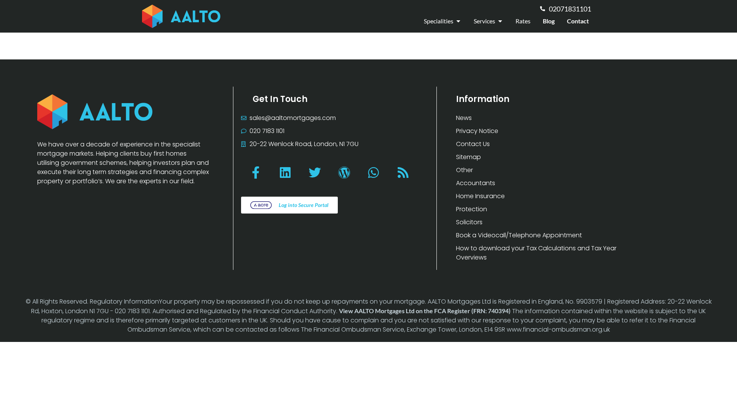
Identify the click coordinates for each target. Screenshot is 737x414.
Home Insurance (480, 196)
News (464, 117)
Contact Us (473, 144)
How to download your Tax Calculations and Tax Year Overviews (536, 253)
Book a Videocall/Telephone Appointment (519, 235)
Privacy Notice (477, 131)
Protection (471, 209)
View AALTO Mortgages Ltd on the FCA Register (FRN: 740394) (425, 310)
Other (464, 170)
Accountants (475, 183)
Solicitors (469, 222)
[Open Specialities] (458, 21)
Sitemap (468, 157)
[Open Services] (500, 21)
